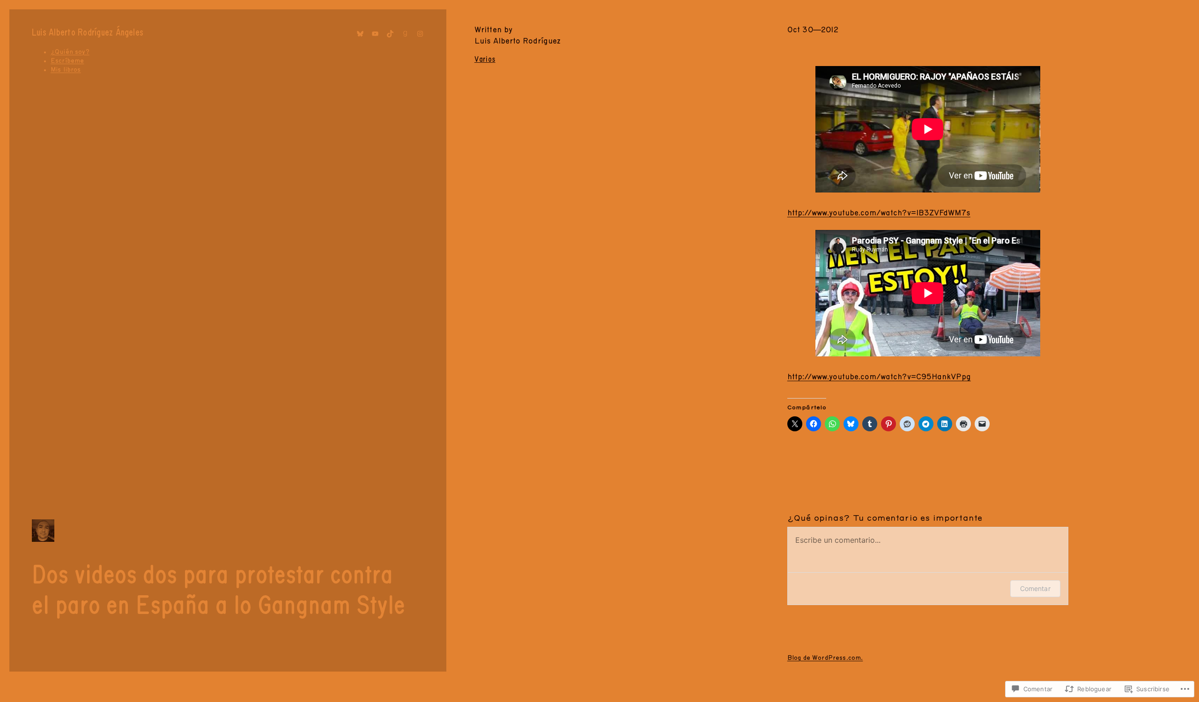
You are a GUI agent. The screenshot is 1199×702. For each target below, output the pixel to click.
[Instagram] (420, 33)
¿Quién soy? (70, 52)
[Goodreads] (405, 33)
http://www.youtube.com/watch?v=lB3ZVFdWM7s (878, 213)
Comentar (1035, 588)
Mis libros (66, 70)
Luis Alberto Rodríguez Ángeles (87, 32)
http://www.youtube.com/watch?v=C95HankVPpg (879, 377)
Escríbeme (67, 61)
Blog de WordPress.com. (825, 658)
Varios (485, 59)
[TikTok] (390, 33)
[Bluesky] (360, 33)
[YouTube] (375, 33)
